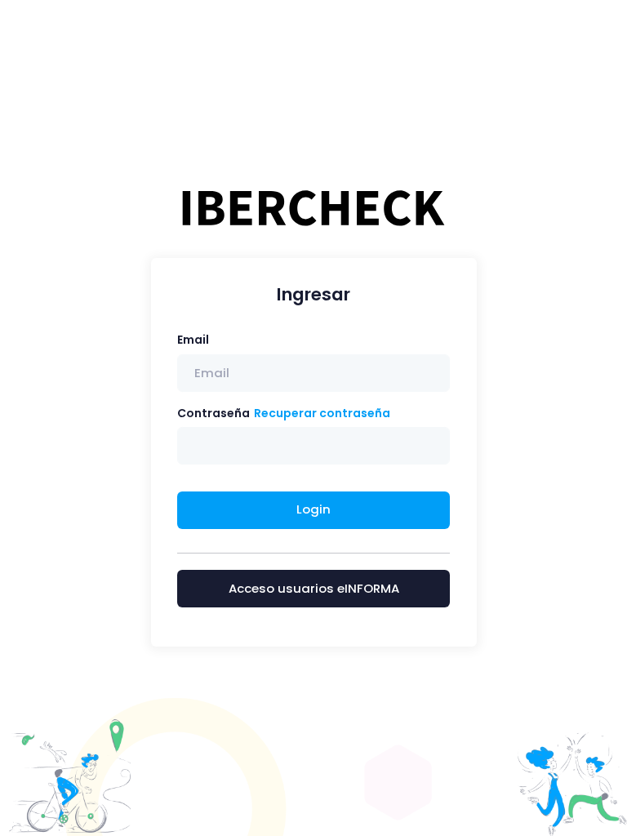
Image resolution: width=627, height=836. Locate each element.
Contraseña (213, 413)
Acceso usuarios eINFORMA (314, 588)
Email (193, 339)
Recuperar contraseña (322, 413)
